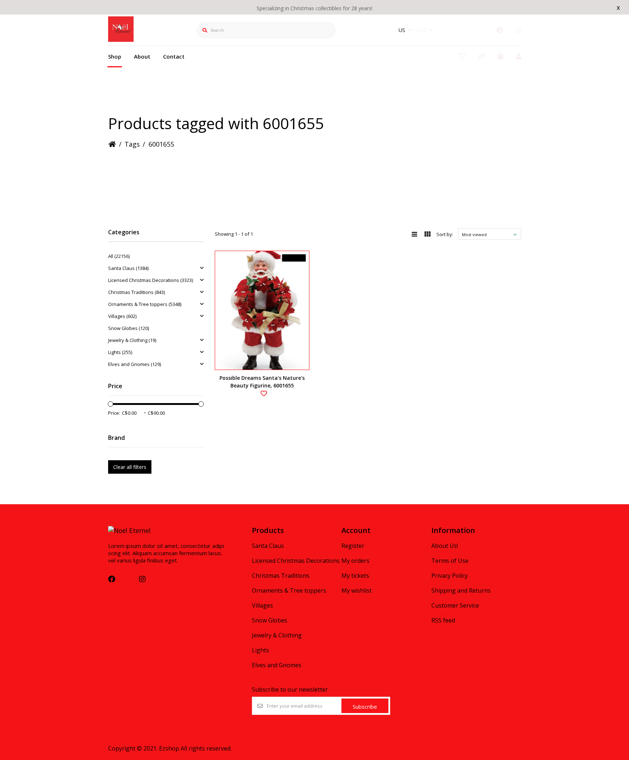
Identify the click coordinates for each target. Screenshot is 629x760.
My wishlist (356, 590)
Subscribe (365, 706)
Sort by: (444, 234)
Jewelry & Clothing (277, 635)
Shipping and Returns (461, 590)
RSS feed (443, 620)
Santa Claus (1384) (128, 268)
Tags (132, 144)
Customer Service (455, 605)
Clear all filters (129, 466)
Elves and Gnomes (276, 665)
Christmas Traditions (280, 576)
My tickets (355, 576)
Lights (260, 650)
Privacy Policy (449, 576)
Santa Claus (268, 546)
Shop (114, 56)
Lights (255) (120, 352)
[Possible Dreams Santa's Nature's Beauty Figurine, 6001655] (262, 310)
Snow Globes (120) (128, 328)
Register (352, 546)
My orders (355, 561)
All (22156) (119, 256)
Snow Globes (269, 620)
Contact (174, 56)
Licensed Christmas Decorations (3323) (150, 280)
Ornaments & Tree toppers (289, 590)
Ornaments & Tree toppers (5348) (144, 304)
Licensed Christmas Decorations (296, 561)
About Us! (444, 546)
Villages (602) (122, 316)
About (142, 56)
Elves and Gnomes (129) (134, 364)
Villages (262, 605)
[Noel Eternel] (121, 39)
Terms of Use (449, 561)
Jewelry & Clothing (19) (132, 340)
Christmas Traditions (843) (136, 292)
